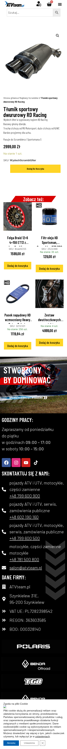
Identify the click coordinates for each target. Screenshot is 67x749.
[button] (60, 4)
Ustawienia (29, 743)
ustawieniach (42, 736)
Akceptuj (11, 743)
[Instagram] (16, 462)
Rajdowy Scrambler (29, 97)
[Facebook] (6, 462)
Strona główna (10, 97)
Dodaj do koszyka (35, 168)
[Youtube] (25, 462)
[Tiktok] (35, 462)
